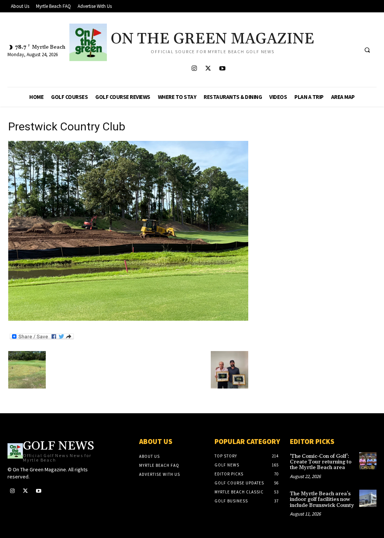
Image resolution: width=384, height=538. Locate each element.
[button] (367, 49)
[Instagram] (194, 69)
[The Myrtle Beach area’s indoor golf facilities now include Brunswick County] (367, 498)
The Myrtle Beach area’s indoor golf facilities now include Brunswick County (322, 499)
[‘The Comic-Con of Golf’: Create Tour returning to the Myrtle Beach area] (367, 460)
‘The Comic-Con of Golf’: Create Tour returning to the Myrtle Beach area (320, 462)
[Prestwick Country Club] (128, 318)
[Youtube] (222, 69)
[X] (208, 69)
